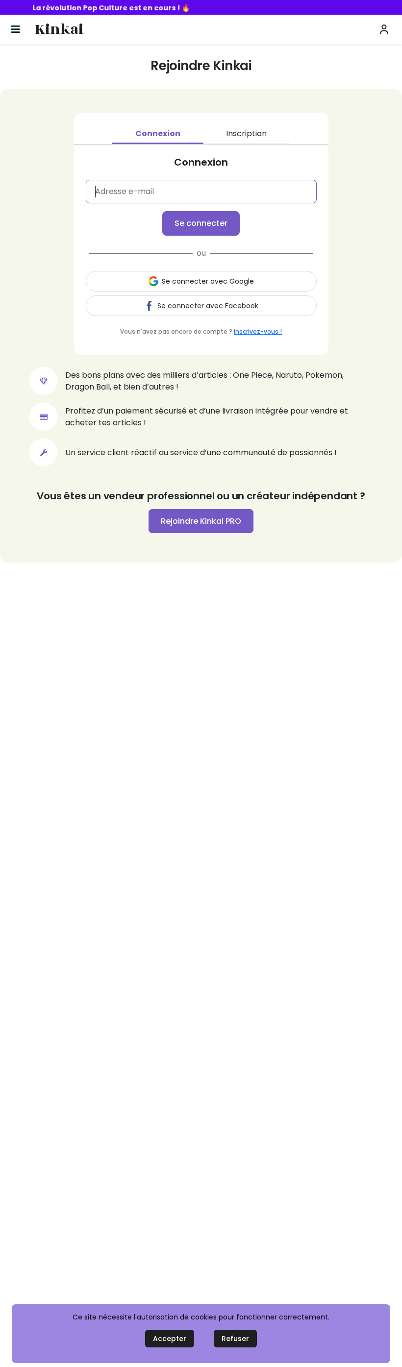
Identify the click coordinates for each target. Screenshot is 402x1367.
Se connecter (201, 223)
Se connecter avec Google (208, 281)
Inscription (246, 133)
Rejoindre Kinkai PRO (201, 521)
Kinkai (59, 30)
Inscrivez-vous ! (258, 331)
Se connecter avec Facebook (207, 306)
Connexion (157, 133)
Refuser (235, 1338)
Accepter (169, 1338)
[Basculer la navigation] (15, 29)
